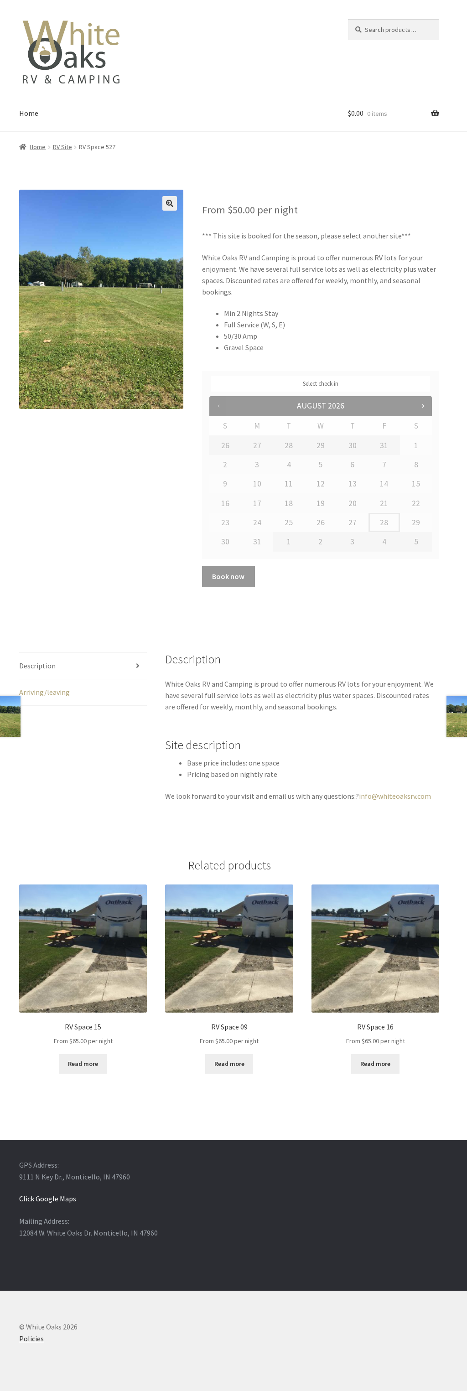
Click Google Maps (47, 1198)
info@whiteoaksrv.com (395, 796)
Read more (83, 1064)
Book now (228, 576)
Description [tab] (37, 665)
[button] (169, 203)
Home (28, 113)
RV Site (62, 147)
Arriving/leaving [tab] (44, 692)
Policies (31, 1338)
